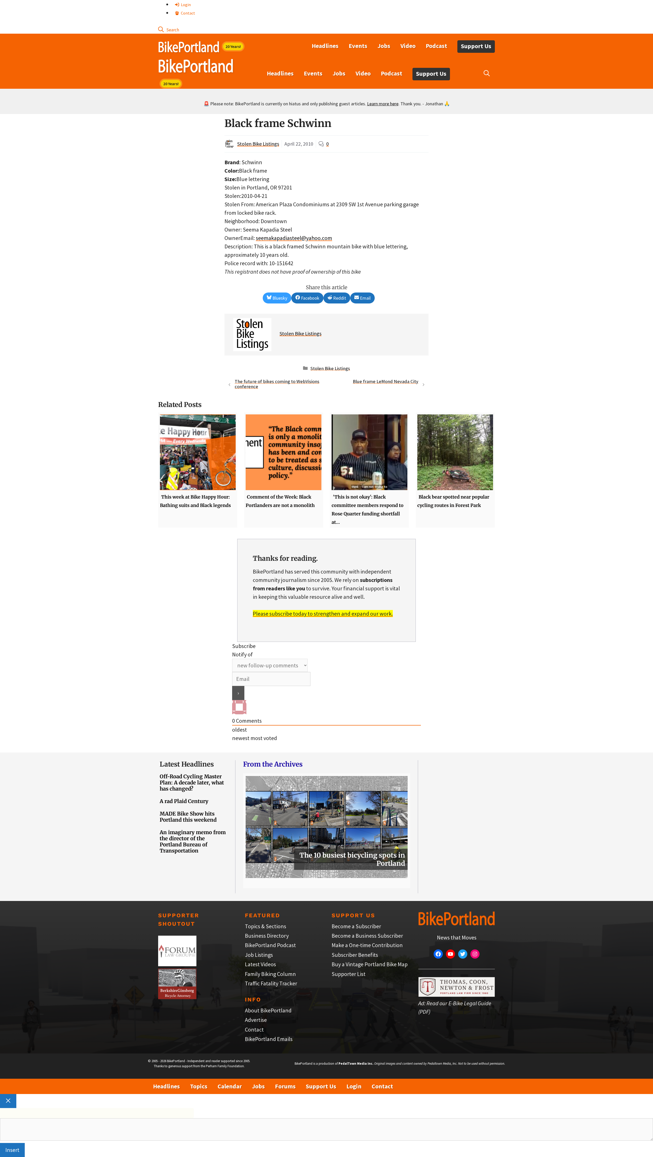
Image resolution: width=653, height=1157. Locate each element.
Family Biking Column (270, 973)
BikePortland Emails (269, 1038)
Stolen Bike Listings (258, 144)
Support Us (476, 46)
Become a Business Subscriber (367, 935)
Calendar (230, 1086)
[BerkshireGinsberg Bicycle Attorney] (177, 997)
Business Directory (267, 935)
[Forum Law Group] (177, 964)
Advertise (256, 1019)
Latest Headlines (187, 764)
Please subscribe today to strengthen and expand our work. (323, 613)
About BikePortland (268, 1010)
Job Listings (259, 954)
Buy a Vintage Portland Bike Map (370, 964)
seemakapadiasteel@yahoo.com (294, 237)
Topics (198, 1086)
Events (358, 46)
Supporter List (349, 973)
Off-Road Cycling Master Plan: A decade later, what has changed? (192, 782)
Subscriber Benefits (355, 954)
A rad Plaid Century (184, 801)
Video (408, 46)
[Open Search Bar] (168, 29)
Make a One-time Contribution (367, 945)
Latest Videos (260, 964)
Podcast (436, 46)
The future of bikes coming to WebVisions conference (277, 384)
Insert (12, 1149)
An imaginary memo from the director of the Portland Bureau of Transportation (193, 841)
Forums (285, 1086)
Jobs (384, 46)
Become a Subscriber (356, 926)
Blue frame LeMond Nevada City (385, 381)
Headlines (325, 46)
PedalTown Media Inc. (355, 1063)
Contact (187, 13)
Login (185, 4)
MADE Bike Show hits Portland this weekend (188, 816)
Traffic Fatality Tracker (271, 983)
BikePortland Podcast (270, 945)
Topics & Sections (265, 926)
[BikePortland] (195, 67)
